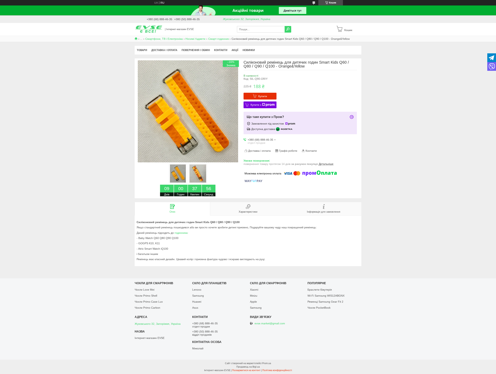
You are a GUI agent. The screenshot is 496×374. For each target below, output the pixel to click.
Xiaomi (254, 289)
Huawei (196, 301)
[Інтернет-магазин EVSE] (149, 29)
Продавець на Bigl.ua (248, 366)
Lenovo (196, 289)
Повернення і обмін (196, 50)
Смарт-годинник (218, 38)
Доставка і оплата (164, 50)
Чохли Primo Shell (146, 295)
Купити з (256, 104)
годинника (181, 232)
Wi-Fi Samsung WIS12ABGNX (325, 295)
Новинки (249, 50)
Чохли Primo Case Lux (149, 301)
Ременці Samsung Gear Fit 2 (325, 301)
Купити (262, 96)
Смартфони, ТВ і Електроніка (164, 38)
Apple (253, 301)
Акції (235, 50)
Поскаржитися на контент (246, 370)
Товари (142, 50)
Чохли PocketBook (319, 307)
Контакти (220, 50)
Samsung (198, 295)
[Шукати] (288, 29)
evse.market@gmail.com (270, 323)
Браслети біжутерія (319, 289)
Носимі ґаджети (195, 38)
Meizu (253, 295)
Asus (195, 307)
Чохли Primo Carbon (147, 307)
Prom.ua (266, 363)
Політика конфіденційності (277, 370)
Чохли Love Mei (144, 289)
